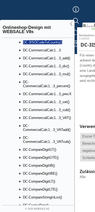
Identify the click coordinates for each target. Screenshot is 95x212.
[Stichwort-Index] (76, 13)
